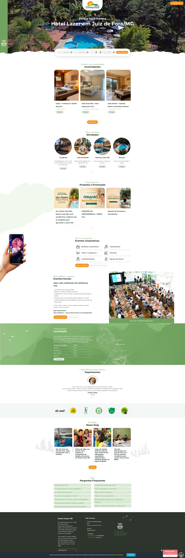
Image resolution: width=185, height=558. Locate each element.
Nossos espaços (73, 317)
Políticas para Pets (61, 485)
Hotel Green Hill (92, 5)
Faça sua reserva (122, 52)
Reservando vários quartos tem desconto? (70, 506)
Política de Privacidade (121, 533)
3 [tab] (93, 171)
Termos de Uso (119, 531)
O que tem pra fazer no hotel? (66, 496)
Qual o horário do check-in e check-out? (110, 505)
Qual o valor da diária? (103, 492)
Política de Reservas (121, 535)
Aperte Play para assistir (92, 32)
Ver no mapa (59, 359)
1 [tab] (91, 171)
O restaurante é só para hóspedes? (68, 488)
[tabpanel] (66, 92)
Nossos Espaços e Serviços (98, 265)
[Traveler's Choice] (120, 526)
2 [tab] (92, 171)
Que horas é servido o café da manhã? (69, 503)
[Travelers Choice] (4, 43)
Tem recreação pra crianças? (105, 488)
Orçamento (177, 3)
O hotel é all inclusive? (63, 492)
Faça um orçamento (82, 265)
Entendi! (131, 554)
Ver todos (92, 467)
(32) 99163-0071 (92, 537)
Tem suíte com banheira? (104, 496)
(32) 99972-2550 (92, 535)
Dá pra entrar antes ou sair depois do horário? (109, 500)
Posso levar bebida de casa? (105, 485)
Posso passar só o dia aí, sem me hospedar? (71, 499)
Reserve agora (92, 122)
